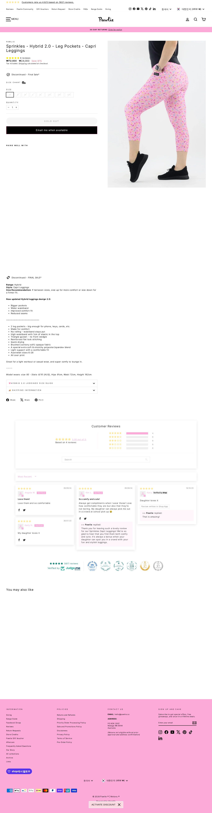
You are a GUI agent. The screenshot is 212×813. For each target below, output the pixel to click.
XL (40, 94)
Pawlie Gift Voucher (15, 738)
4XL (69, 94)
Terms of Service (64, 738)
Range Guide (96, 9)
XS (10, 94)
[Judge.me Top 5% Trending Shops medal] (158, 566)
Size (9, 90)
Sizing (108, 9)
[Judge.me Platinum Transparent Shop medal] (119, 566)
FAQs (85, 9)
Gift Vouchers (42, 9)
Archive (9, 758)
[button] (13, 58)
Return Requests (13, 731)
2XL (50, 94)
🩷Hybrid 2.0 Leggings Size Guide (31, 383)
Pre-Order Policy (64, 742)
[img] (24, 488)
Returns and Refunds (66, 715)
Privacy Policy (63, 734)
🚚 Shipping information (25, 390)
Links (8, 761)
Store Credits (74, 9)
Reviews (10, 9)
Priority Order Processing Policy (71, 723)
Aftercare (10, 742)
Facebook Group (13, 723)
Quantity (12, 102)
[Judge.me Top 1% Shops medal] (145, 566)
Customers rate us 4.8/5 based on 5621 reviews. (48, 2)
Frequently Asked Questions (18, 746)
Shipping (23, 63)
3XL (59, 94)
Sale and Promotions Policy (69, 726)
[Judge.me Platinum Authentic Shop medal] (106, 566)
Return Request (58, 9)
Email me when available (52, 130)
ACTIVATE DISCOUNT (104, 804)
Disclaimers (62, 731)
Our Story (10, 750)
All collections (12, 754)
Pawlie (10, 42)
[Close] (119, 804)
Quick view (30, 667)
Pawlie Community (25, 9)
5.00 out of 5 (79, 439)
